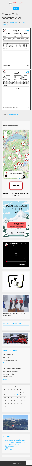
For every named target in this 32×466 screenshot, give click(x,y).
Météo (7, 448)
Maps (5, 363)
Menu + (16, 8)
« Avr (4, 409)
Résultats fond (13, 114)
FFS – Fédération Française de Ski (15, 442)
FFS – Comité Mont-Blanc (12, 444)
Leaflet (19, 178)
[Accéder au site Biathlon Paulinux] (16, 186)
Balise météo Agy (10, 450)
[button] (18, 153)
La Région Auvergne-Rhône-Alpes (15, 440)
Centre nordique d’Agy (11, 446)
